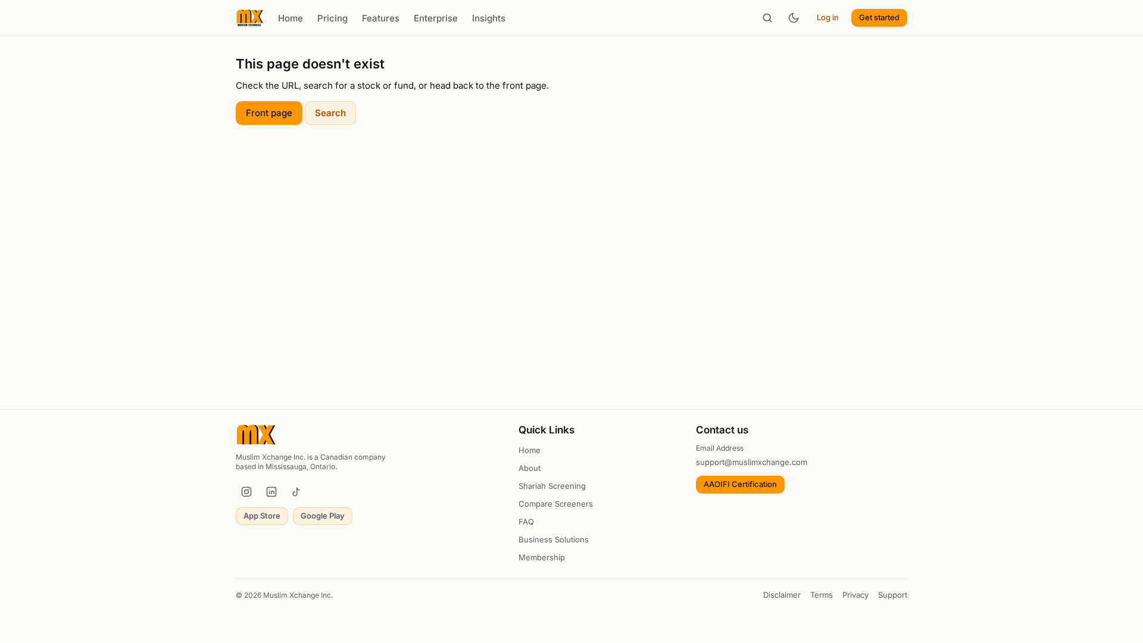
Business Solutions (554, 539)
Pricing (332, 18)
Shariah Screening (552, 486)
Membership (542, 557)
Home (290, 18)
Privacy (855, 595)
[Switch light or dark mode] (793, 18)
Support (892, 595)
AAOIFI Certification (740, 484)
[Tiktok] (296, 491)
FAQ (526, 521)
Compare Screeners (556, 503)
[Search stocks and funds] (767, 18)
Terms (821, 595)
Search (330, 112)
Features (380, 18)
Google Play (323, 515)
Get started (879, 17)
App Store (261, 515)
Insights (488, 18)
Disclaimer (782, 595)
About (530, 468)
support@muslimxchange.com (751, 462)
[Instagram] (246, 491)
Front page (269, 112)
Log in (828, 17)
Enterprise (436, 18)
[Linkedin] (271, 491)
